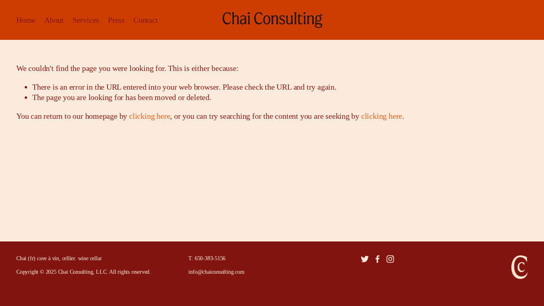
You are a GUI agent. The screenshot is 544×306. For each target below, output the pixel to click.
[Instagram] (390, 259)
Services (85, 20)
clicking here (149, 116)
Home (25, 20)
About (54, 20)
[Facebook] (378, 259)
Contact (145, 20)
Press (116, 20)
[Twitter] (365, 259)
